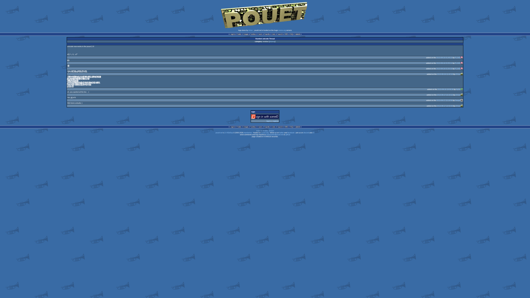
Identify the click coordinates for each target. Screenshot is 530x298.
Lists (273, 34)
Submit (297, 34)
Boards (267, 34)
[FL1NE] (462, 58)
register (276, 121)
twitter (281, 133)
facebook (290, 133)
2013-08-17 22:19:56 (444, 100)
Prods (238, 34)
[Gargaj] (462, 100)
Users (260, 34)
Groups (246, 34)
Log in (232, 34)
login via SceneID (269, 117)
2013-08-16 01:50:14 (444, 63)
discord (306, 133)
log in (269, 121)
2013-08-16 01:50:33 (444, 69)
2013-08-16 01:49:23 (444, 58)
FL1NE (457, 58)
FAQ (291, 34)
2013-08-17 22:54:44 (445, 106)
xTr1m (457, 74)
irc (314, 133)
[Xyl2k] (462, 89)
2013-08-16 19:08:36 (445, 89)
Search (280, 34)
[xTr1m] (462, 74)
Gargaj (457, 100)
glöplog (272, 41)
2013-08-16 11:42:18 (445, 74)
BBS (286, 34)
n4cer (250, 30)
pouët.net (219, 133)
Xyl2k (458, 89)
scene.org (282, 30)
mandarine (248, 133)
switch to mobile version (265, 131)
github (288, 135)
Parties (253, 34)
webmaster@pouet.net (274, 135)
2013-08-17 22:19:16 (445, 95)
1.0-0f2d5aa (228, 133)
